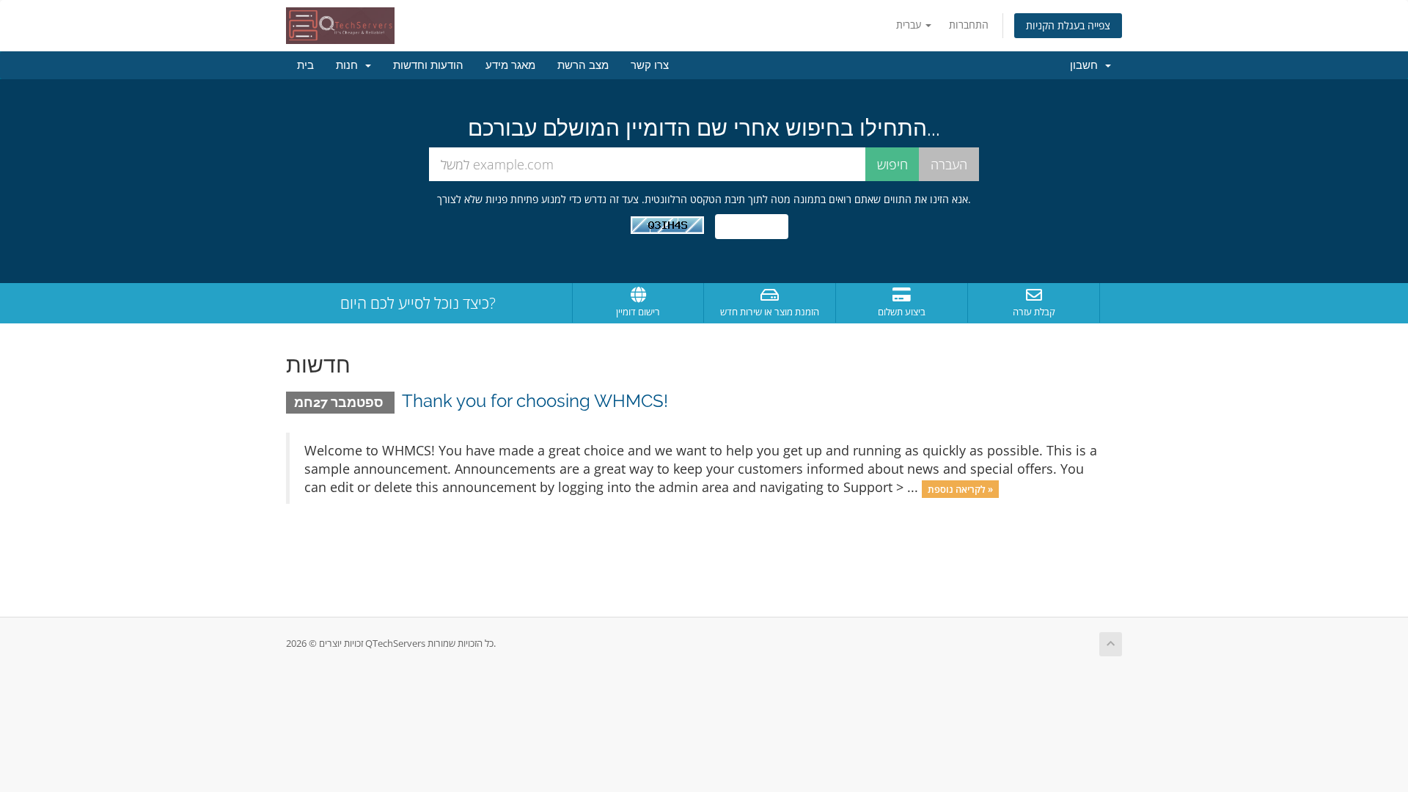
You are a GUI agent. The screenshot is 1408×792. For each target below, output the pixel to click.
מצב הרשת (583, 65)
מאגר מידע (510, 65)
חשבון (1087, 65)
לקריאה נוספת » (960, 488)
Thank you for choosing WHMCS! (535, 400)
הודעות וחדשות (428, 65)
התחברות (969, 25)
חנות (350, 65)
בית (305, 65)
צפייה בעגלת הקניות (1068, 25)
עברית (910, 25)
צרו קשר (650, 65)
